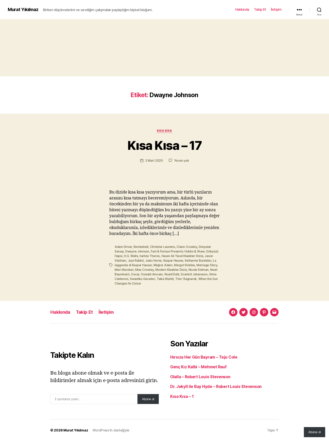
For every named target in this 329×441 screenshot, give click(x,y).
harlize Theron (150, 256)
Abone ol (148, 399)
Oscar (135, 274)
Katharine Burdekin (198, 260)
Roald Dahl (171, 274)
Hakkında (242, 9)
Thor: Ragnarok (186, 279)
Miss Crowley (144, 270)
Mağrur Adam (162, 265)
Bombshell (141, 247)
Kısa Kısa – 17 (164, 145)
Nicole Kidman (198, 270)
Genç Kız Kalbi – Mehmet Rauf (198, 366)
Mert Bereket (124, 270)
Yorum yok (181, 160)
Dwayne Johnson (137, 251)
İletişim (276, 9)
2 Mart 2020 (154, 160)
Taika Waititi (165, 279)
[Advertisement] (164, 47)
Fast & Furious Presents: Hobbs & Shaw (177, 251)
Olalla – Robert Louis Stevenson (200, 376)
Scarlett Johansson (194, 274)
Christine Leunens (162, 247)
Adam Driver (123, 247)
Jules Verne (153, 260)
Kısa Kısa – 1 (182, 396)
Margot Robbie (184, 265)
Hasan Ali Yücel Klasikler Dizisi (182, 256)
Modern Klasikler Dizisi (171, 270)
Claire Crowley (186, 247)
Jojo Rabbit (136, 260)
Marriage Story (206, 265)
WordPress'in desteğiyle (111, 430)
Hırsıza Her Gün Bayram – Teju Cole (203, 357)
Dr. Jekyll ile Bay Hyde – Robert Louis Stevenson (216, 386)
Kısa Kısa (164, 130)
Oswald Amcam (152, 274)
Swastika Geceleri (142, 279)
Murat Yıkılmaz (23, 9)
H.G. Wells (131, 256)
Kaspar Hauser (173, 260)
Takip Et (260, 9)
